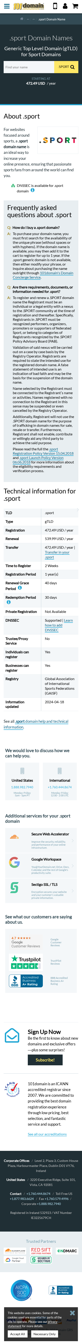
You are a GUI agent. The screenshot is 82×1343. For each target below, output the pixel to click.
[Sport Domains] (34, 19)
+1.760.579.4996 (57, 1199)
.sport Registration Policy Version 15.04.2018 (43, 451)
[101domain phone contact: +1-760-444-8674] (55, 8)
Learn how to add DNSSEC (59, 625)
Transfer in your (57, 554)
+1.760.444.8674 (60, 787)
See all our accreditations (47, 1134)
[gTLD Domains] (28, 19)
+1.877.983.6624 (22, 1199)
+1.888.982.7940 (49, 1204)
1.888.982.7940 (22, 787)
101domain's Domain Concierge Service (43, 275)
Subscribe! (45, 1060)
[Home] (21, 19)
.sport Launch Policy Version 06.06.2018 (38, 459)
